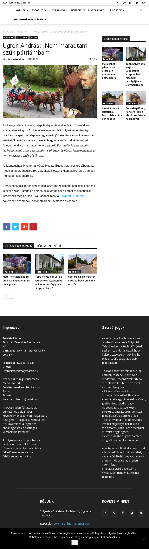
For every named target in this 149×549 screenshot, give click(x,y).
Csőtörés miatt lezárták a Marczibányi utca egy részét (81, 280)
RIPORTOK (116, 10)
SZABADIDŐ (58, 10)
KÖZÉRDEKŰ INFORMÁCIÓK (28, 19)
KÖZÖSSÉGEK (38, 10)
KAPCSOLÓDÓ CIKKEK (18, 246)
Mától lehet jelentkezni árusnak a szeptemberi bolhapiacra (16, 280)
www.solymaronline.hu (126, 354)
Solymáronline (16, 58)
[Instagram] (130, 2)
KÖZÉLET (20, 10)
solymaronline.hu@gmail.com (72, 523)
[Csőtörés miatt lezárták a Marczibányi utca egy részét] (82, 264)
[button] (141, 10)
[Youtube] (143, 2)
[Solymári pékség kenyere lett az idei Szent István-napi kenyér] (136, 98)
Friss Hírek (22, 32)
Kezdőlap (8, 32)
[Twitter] (137, 2)
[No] (144, 539)
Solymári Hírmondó (72, 195)
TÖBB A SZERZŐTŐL (49, 246)
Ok (74, 542)
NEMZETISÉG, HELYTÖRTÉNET (87, 10)
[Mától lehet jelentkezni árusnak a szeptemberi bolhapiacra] (17, 264)
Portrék (34, 37)
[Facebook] (118, 2)
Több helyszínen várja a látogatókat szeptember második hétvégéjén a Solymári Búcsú (135, 74)
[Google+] (124, 2)
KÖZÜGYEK (22, 37)
